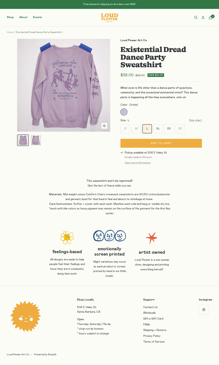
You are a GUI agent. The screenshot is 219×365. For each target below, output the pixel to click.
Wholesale (149, 312)
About (23, 17)
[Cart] (210, 17)
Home (10, 32)
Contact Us (150, 307)
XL (158, 128)
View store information (138, 163)
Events (37, 17)
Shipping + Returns (154, 330)
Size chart (195, 120)
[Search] (195, 17)
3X (180, 128)
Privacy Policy (151, 336)
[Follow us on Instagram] (203, 309)
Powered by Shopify (45, 354)
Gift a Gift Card (153, 318)
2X (169, 128)
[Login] (203, 17)
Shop (10, 17)
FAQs (146, 324)
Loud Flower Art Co (133, 40)
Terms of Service (154, 341)
